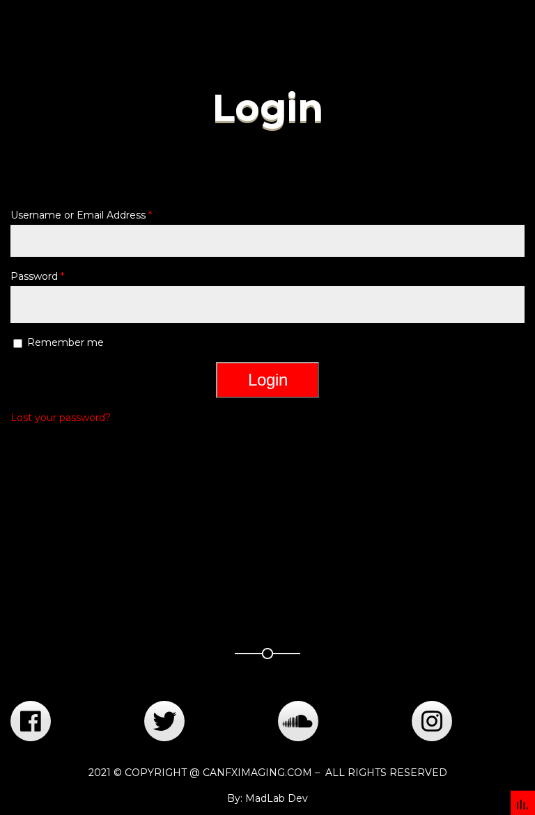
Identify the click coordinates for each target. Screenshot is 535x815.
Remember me (65, 342)
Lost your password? (60, 417)
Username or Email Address (81, 215)
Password (37, 276)
